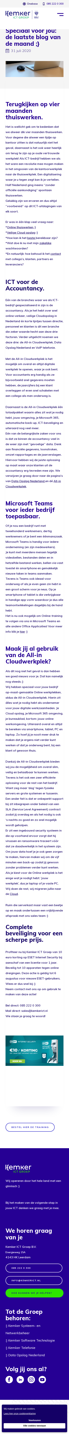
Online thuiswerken (20, 227)
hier (22, 631)
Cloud (14, 894)
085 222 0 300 (55, 3)
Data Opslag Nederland (28, 481)
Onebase (32, 3)
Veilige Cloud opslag (21, 232)
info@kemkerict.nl (26, 1280)
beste (31, 238)
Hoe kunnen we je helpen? (31, 1293)
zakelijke (45, 243)
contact (55, 253)
